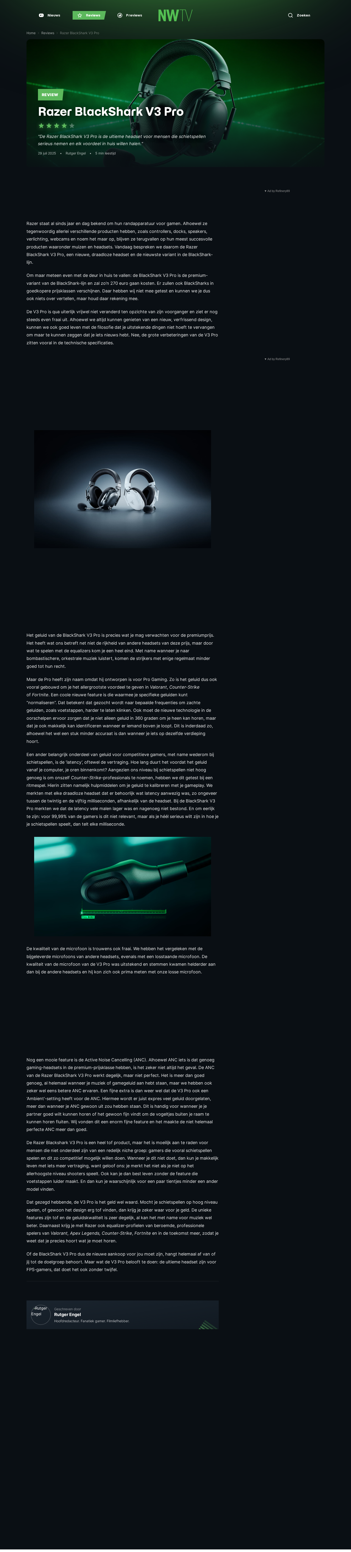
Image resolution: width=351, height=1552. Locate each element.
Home (31, 33)
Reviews (47, 33)
